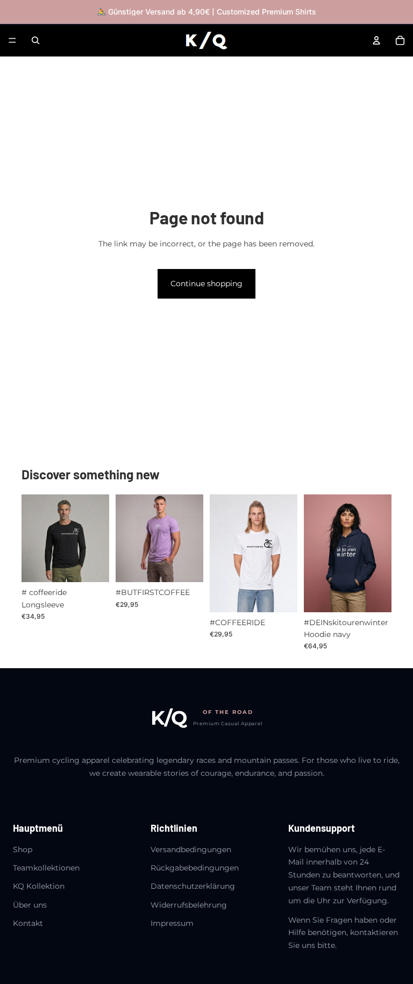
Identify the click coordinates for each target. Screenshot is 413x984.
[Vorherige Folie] (33, 538)
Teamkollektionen (46, 868)
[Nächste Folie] (97, 538)
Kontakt (28, 923)
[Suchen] (35, 40)
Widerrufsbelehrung (189, 905)
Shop (22, 849)
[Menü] (12, 40)
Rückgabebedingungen (195, 868)
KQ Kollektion (39, 886)
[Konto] (376, 40)
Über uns (30, 905)
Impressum (172, 923)
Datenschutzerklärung (193, 886)
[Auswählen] (92, 566)
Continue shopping (206, 283)
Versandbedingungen (191, 849)
